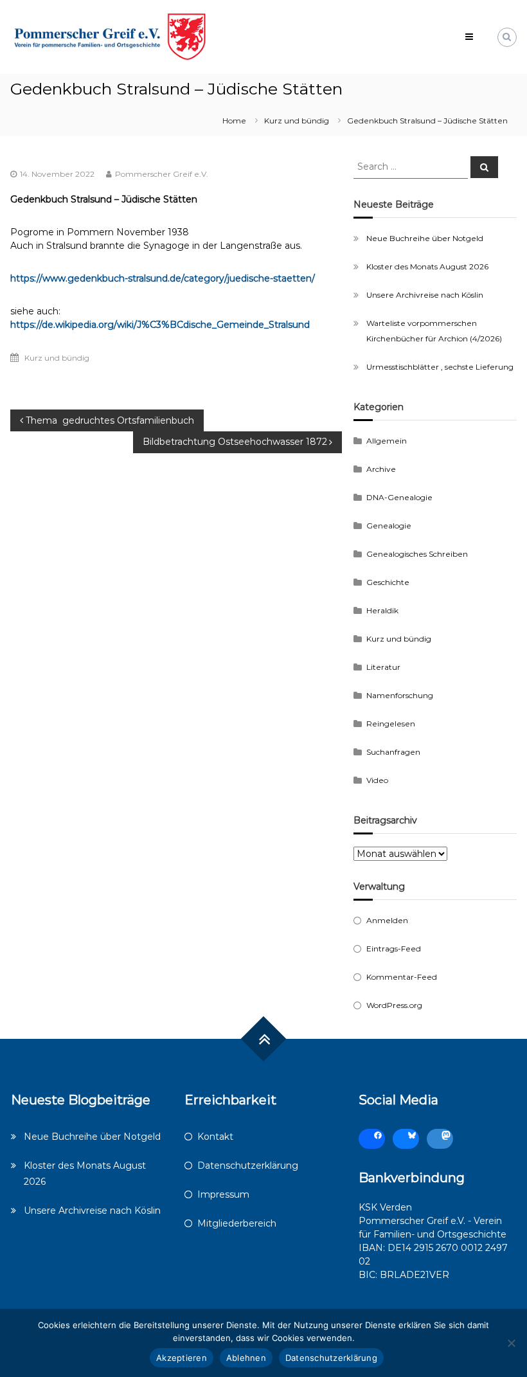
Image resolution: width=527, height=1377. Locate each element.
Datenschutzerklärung (247, 1165)
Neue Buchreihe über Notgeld (424, 238)
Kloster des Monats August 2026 (427, 266)
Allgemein (386, 441)
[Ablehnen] (511, 1342)
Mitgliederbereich (236, 1223)
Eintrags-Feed (393, 948)
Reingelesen (390, 723)
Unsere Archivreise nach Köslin (424, 295)
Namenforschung (399, 695)
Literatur (383, 667)
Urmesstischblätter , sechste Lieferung (440, 367)
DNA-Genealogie (399, 497)
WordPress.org (394, 1005)
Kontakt (215, 1136)
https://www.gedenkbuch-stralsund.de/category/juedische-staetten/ (162, 278)
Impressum (223, 1194)
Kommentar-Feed (401, 977)
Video (377, 780)
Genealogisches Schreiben (417, 554)
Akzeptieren (181, 1358)
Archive (381, 469)
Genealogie (388, 525)
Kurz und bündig (296, 120)
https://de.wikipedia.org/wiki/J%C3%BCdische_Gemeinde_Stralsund (160, 324)
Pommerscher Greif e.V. (161, 174)
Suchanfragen (393, 752)
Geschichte (387, 582)
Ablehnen (246, 1358)
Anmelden (387, 920)
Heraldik (382, 610)
